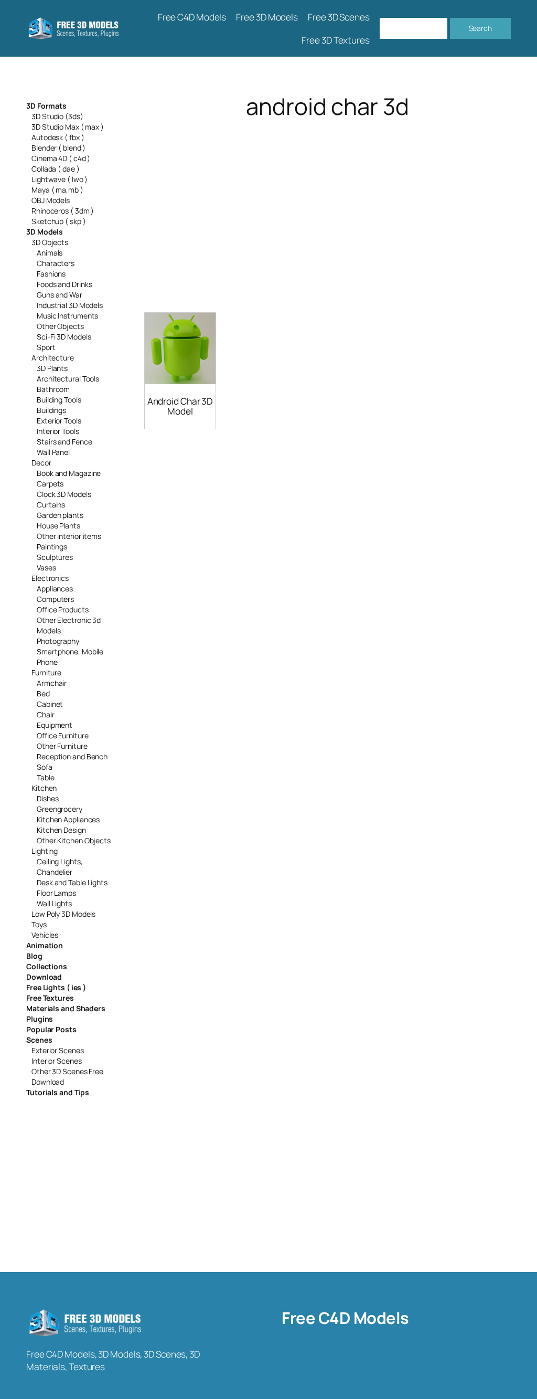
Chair (46, 714)
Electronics (50, 578)
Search (480, 28)
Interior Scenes (56, 1061)
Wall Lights (54, 903)
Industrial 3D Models (70, 305)
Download (44, 977)
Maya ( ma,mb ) (57, 190)
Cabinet (50, 704)
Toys (39, 924)
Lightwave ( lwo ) (59, 179)
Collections (46, 966)
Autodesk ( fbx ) (57, 137)
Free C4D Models (345, 1318)
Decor (41, 463)
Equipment (54, 725)
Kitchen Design (61, 830)
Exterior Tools (59, 421)
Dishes (47, 798)
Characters (55, 263)
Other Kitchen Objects (74, 840)
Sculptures (55, 557)
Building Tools (59, 400)
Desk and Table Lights (72, 882)
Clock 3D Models (64, 494)
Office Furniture (62, 735)
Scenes (39, 1040)
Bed (43, 693)
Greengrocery (59, 809)
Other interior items (69, 536)
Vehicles (44, 935)
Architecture (52, 358)
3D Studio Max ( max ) (67, 127)
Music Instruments (67, 316)
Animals (49, 253)
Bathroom (53, 389)
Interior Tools (58, 431)
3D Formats (46, 106)
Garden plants (60, 515)
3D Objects (49, 242)
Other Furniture (62, 746)
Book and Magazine (69, 473)
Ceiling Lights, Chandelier (60, 866)
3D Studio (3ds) (57, 116)
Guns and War (59, 295)
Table (46, 777)
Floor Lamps (56, 893)
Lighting (44, 851)
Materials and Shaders (65, 1008)
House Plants (58, 526)
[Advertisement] (327, 202)
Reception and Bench (72, 756)
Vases (46, 568)
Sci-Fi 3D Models (64, 337)
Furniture (46, 672)
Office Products (63, 609)
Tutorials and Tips (57, 1092)
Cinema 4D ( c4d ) (60, 158)
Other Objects (60, 326)
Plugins (39, 1019)
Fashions (51, 274)
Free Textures (50, 998)
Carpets (50, 484)
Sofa (44, 767)
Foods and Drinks (64, 284)
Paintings (52, 547)
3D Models (44, 232)
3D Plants (52, 368)
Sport (46, 347)
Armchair (52, 683)
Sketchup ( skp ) (58, 221)
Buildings (51, 410)
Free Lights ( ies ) (56, 987)
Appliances (55, 588)
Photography (58, 641)
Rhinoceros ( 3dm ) (62, 211)
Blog (34, 956)
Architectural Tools (68, 379)
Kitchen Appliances (68, 819)
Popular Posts (51, 1029)
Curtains (51, 505)
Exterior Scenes (57, 1050)
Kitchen (44, 788)
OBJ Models (50, 200)
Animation (44, 945)
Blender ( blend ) (58, 148)
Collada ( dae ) (55, 169)
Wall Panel (53, 452)
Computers (55, 599)
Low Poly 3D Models (63, 914)
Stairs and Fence (64, 442)
